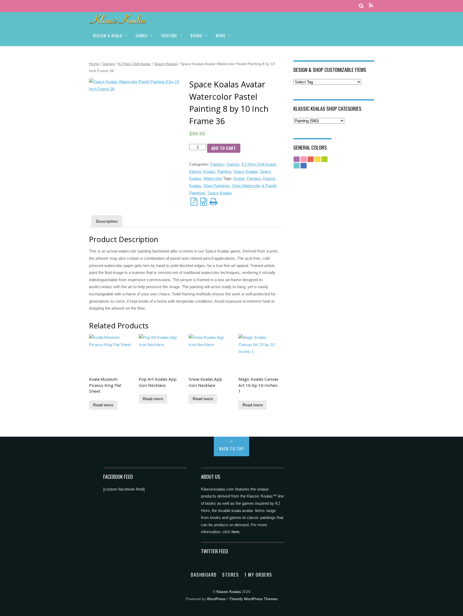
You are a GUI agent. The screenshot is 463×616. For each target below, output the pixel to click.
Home (94, 64)
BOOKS (196, 35)
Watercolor (212, 178)
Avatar (239, 178)
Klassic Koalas (202, 171)
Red (310, 159)
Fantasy (217, 164)
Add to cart (223, 148)
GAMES (142, 35)
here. (236, 531)
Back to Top (231, 448)
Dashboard (204, 574)
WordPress (216, 599)
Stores (230, 574)
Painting (224, 171)
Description (107, 221)
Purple (296, 159)
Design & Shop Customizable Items (329, 69)
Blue (303, 166)
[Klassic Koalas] (118, 21)
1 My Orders (258, 574)
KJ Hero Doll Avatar (134, 64)
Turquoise (296, 166)
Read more (103, 405)
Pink (303, 159)
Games (108, 64)
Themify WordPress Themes (253, 599)
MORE (220, 35)
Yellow (317, 159)
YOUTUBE (169, 35)
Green (324, 159)
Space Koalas (165, 64)
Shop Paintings (216, 185)
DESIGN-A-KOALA (107, 35)
